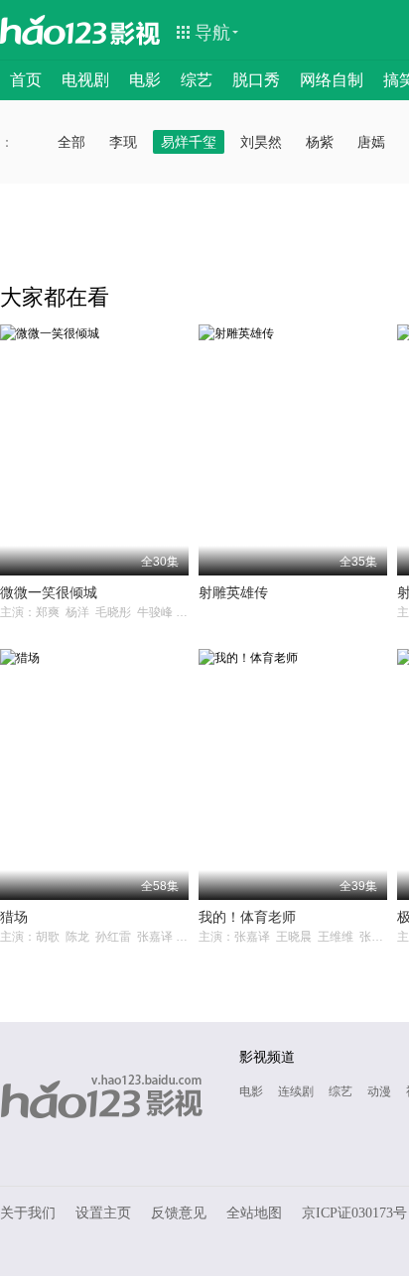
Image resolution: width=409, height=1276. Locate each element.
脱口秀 (256, 79)
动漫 (379, 1091)
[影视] (136, 32)
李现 (123, 142)
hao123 (53, 30)
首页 (26, 79)
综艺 (196, 79)
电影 (145, 79)
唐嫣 (371, 142)
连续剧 (296, 1091)
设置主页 (103, 1213)
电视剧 (85, 79)
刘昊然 (261, 142)
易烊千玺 (188, 142)
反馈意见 (178, 1213)
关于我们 (28, 1213)
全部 (71, 142)
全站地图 (254, 1213)
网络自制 (331, 79)
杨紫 (320, 142)
